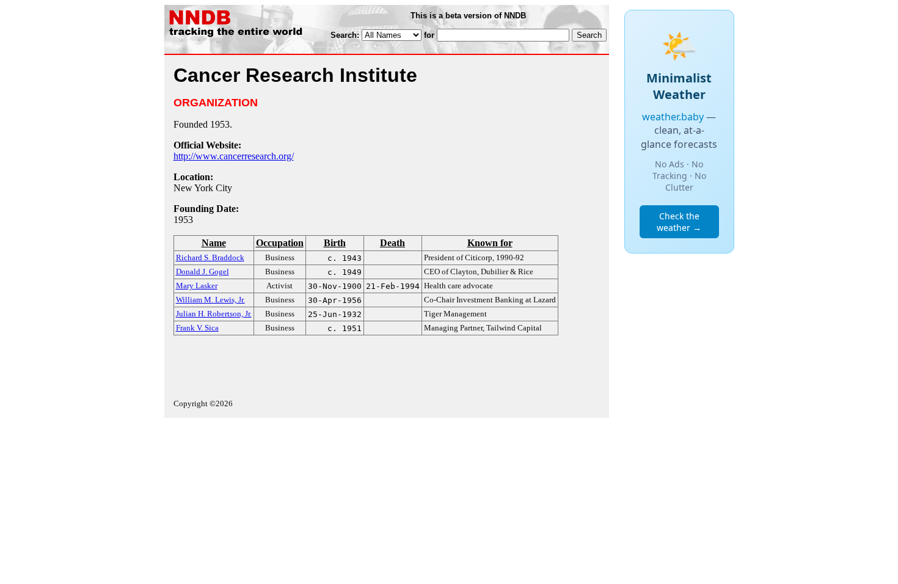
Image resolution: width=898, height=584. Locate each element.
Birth (335, 243)
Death (392, 243)
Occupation (280, 243)
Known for (490, 243)
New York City (202, 188)
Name (214, 243)
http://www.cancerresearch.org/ (233, 156)
